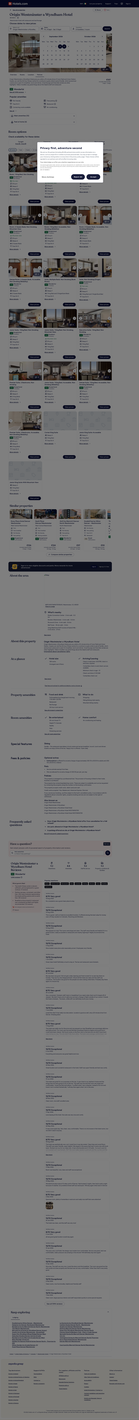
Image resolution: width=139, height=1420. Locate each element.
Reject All (78, 177)
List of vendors (44, 169)
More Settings (48, 177)
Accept (93, 177)
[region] (70, 162)
